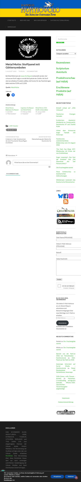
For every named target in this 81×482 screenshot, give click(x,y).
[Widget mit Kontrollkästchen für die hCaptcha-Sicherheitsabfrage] (65, 286)
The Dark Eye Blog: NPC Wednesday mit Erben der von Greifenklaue (65, 151)
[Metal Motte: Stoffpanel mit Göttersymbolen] (28, 48)
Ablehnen (71, 476)
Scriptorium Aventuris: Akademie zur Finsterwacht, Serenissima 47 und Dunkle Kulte (65, 123)
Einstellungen (8, 480)
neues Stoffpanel (26, 76)
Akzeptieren (57, 476)
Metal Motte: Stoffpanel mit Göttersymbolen (23, 66)
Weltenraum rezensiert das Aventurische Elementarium (65, 181)
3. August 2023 (11, 71)
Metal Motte (15, 87)
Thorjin (21, 71)
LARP (10, 126)
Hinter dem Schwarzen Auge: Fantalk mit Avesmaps (65, 132)
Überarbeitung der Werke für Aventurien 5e (41, 139)
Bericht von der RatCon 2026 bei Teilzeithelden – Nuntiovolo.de (65, 356)
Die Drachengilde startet (64, 167)
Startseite (12, 20)
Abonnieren (62, 323)
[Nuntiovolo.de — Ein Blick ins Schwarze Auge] (40, 8)
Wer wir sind (25, 20)
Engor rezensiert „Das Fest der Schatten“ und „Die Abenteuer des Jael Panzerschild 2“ (65, 160)
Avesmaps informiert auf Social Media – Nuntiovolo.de (65, 366)
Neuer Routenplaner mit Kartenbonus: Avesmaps (65, 370)
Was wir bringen (40, 20)
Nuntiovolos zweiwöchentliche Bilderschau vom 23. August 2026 (65, 142)
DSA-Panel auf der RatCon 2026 (65, 359)
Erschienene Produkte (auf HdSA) (63, 91)
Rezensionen (63, 62)
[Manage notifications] (76, 477)
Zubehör (15, 126)
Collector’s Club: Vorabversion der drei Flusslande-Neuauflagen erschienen (16, 140)
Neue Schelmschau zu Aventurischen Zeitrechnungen (65, 174)
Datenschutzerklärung (60, 20)
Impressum (12, 27)
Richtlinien (9, 456)
